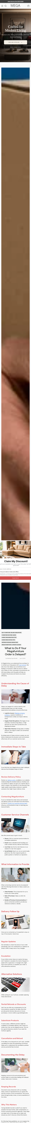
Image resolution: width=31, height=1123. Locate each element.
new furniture (22, 665)
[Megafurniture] (15, 5)
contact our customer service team (17, 803)
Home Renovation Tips (8, 640)
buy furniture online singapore (11, 632)
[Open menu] (2, 5)
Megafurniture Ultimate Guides (11, 644)
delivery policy (12, 780)
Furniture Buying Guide (9, 635)
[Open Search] (5, 5)
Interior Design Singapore (10, 642)
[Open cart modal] (28, 5)
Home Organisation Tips (9, 637)
